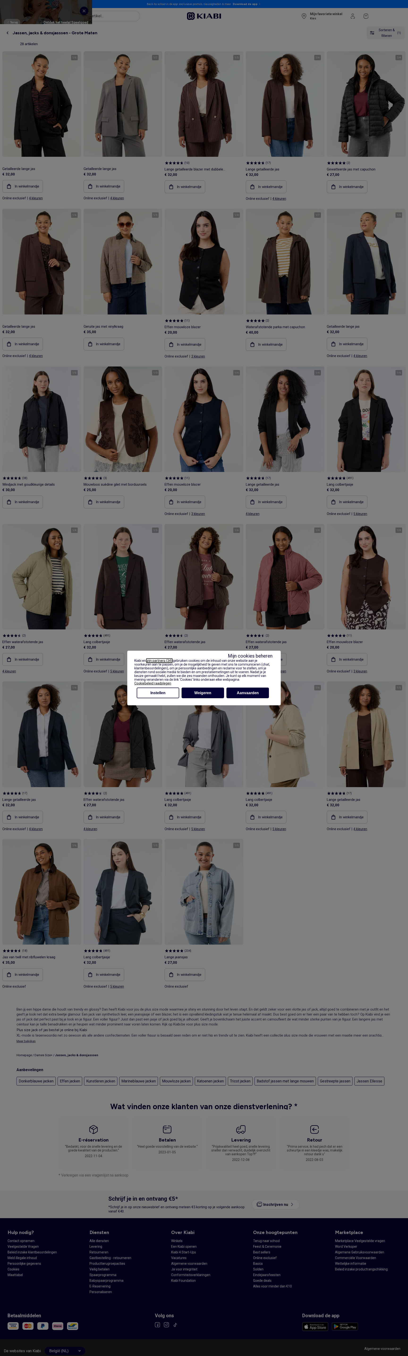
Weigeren (202, 693)
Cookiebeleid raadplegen (152, 683)
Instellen (158, 693)
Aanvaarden (248, 693)
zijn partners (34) (159, 661)
